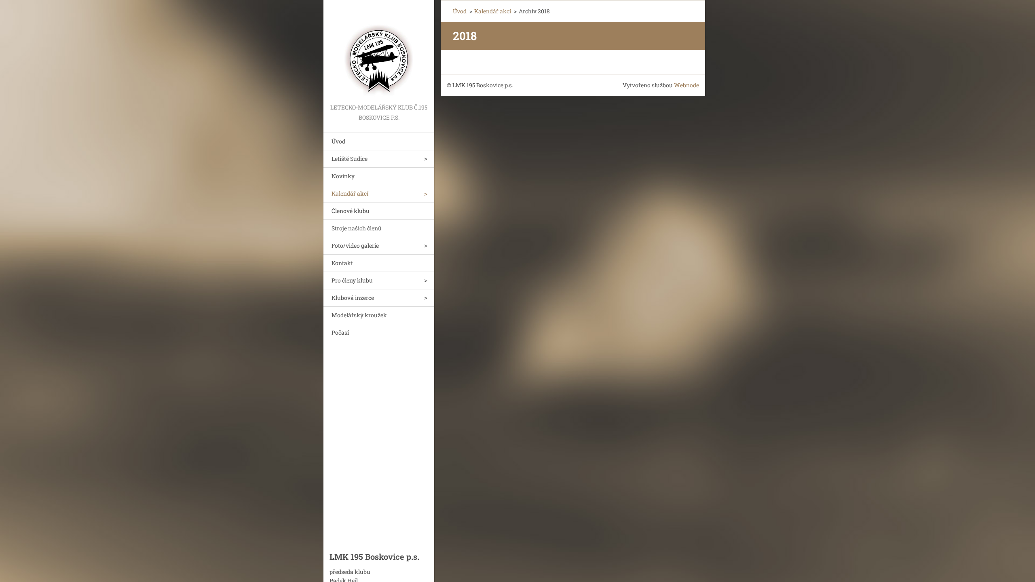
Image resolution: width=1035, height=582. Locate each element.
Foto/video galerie (355, 245)
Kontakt (342, 263)
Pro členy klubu (352, 280)
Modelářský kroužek (359, 315)
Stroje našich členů (357, 228)
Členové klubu (351, 211)
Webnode (686, 85)
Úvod (338, 141)
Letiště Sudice (350, 158)
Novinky (343, 176)
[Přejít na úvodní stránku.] (378, 51)
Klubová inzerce (353, 298)
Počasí (340, 332)
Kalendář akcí (350, 193)
